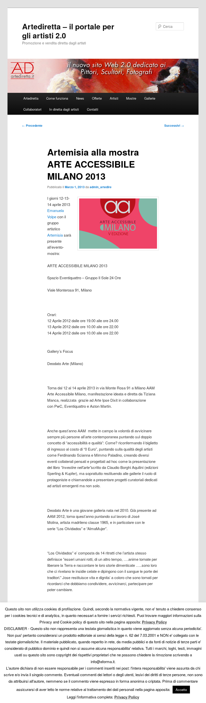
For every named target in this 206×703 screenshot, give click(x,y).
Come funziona (57, 98)
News (80, 98)
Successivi (174, 125)
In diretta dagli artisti (64, 109)
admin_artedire (101, 187)
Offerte (97, 98)
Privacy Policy (154, 622)
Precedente (32, 125)
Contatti (92, 109)
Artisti (114, 98)
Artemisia (55, 235)
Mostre (131, 98)
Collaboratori (32, 109)
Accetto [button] (181, 689)
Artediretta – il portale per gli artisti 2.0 (68, 31)
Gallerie (149, 98)
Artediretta (30, 98)
